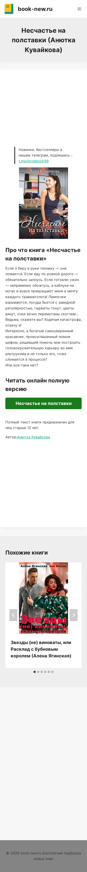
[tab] (34, 672)
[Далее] (74, 615)
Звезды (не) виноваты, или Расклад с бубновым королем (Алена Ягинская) (41, 649)
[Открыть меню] (79, 8)
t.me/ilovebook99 (34, 161)
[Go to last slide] (13, 615)
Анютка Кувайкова (33, 437)
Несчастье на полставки (44, 403)
